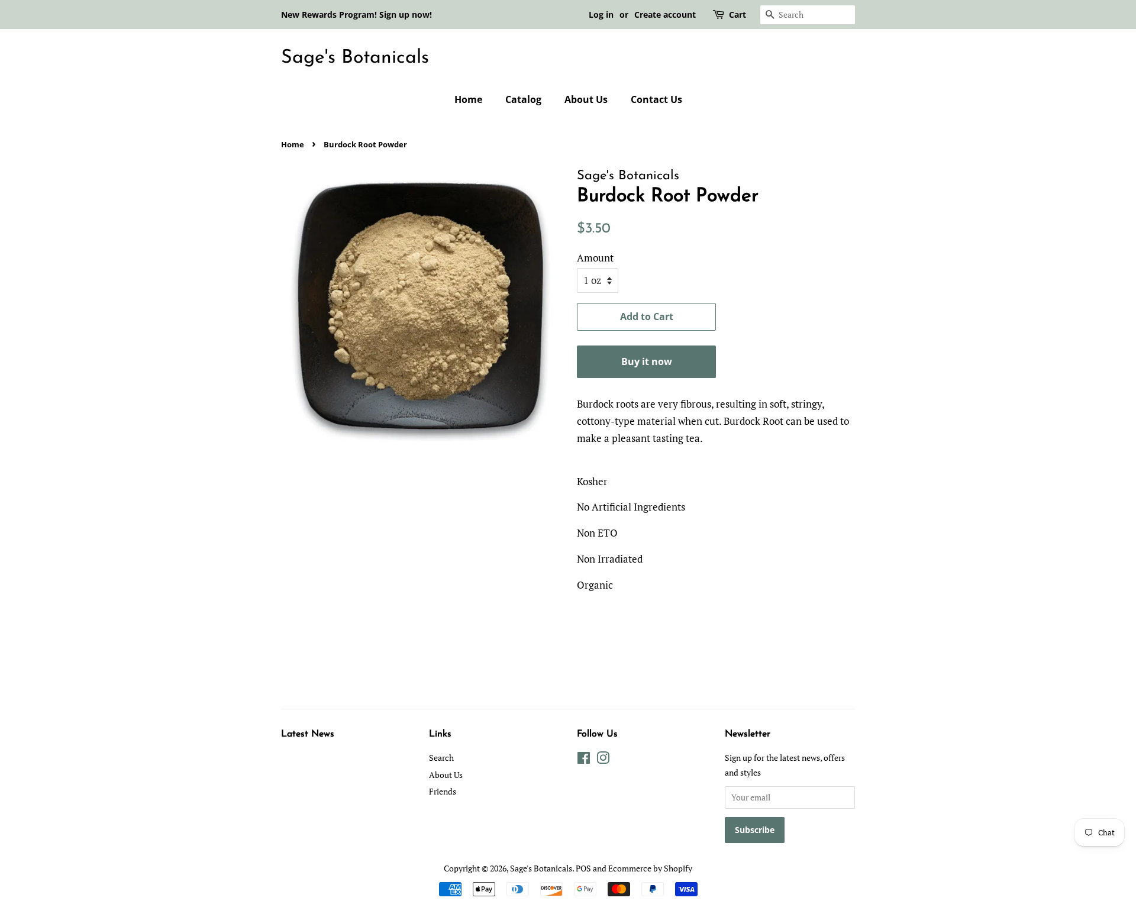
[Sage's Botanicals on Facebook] (583, 760)
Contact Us (656, 99)
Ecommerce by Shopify (650, 868)
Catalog (523, 99)
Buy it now (646, 361)
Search (441, 757)
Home (468, 99)
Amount (595, 257)
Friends (442, 791)
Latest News (307, 734)
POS (583, 868)
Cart (737, 14)
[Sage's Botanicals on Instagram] (602, 760)
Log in (601, 14)
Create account (665, 14)
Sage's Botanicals (355, 58)
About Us (586, 99)
